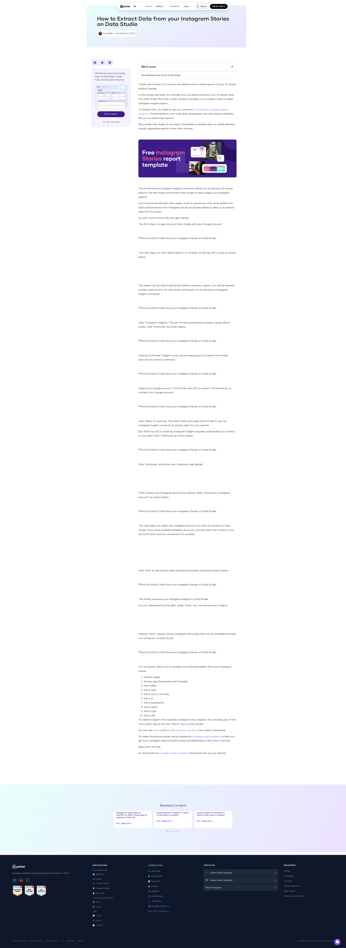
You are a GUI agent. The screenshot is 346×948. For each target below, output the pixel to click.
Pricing (149, 6)
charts (156, 730)
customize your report (186, 730)
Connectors (155, 865)
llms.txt (80, 941)
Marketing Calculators (294, 896)
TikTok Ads (156, 901)
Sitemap (70, 941)
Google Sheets (103, 888)
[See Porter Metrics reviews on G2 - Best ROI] (29, 891)
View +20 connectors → (159, 911)
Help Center (289, 891)
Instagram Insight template (206, 736)
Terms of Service (20, 941)
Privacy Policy (37, 941)
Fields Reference (292, 886)
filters (168, 730)
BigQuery (100, 874)
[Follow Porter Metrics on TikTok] (27, 880)
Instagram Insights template (174, 753)
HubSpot (155, 891)
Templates (174, 6)
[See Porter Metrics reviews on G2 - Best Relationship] (41, 891)
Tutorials (288, 881)
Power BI (100, 893)
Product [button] (159, 6)
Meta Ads (155, 871)
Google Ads (156, 876)
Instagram (156, 881)
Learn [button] (186, 6)
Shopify (154, 886)
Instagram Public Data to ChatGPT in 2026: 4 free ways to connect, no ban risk (131, 815)
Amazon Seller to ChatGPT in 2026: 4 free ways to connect (211, 814)
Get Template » (124, 823)
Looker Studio (102, 883)
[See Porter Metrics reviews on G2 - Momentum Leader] (17, 891)
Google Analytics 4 (160, 906)
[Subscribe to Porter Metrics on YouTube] (21, 880)
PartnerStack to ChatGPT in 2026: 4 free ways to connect (173, 814)
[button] (95, 63)
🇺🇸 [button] (135, 6)
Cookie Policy (52, 941)
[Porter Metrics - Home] (125, 6)
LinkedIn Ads (157, 896)
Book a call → (219, 6)
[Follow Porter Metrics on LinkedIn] (14, 880)
